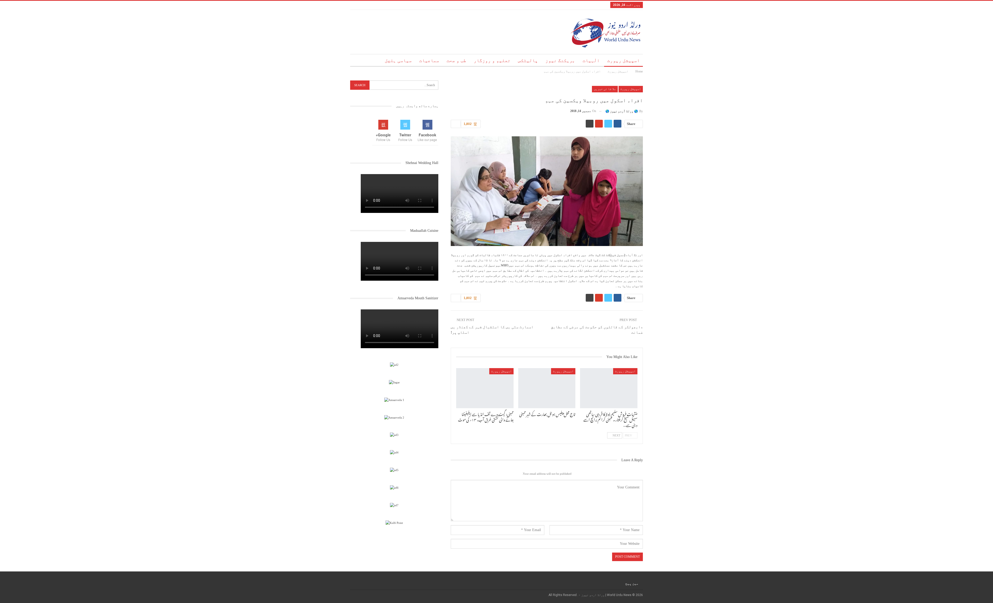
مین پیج (631, 583)
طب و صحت (456, 60)
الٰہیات (591, 60)
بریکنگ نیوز (560, 60)
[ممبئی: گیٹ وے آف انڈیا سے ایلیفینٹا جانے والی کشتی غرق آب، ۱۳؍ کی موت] (485, 388)
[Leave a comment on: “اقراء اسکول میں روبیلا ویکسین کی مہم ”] (456, 124)
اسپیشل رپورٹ (623, 60)
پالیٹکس (528, 60)
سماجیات (429, 60)
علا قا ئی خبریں (605, 89)
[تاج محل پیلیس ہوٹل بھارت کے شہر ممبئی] (547, 388)
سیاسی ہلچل (398, 60)
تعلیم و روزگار (492, 60)
